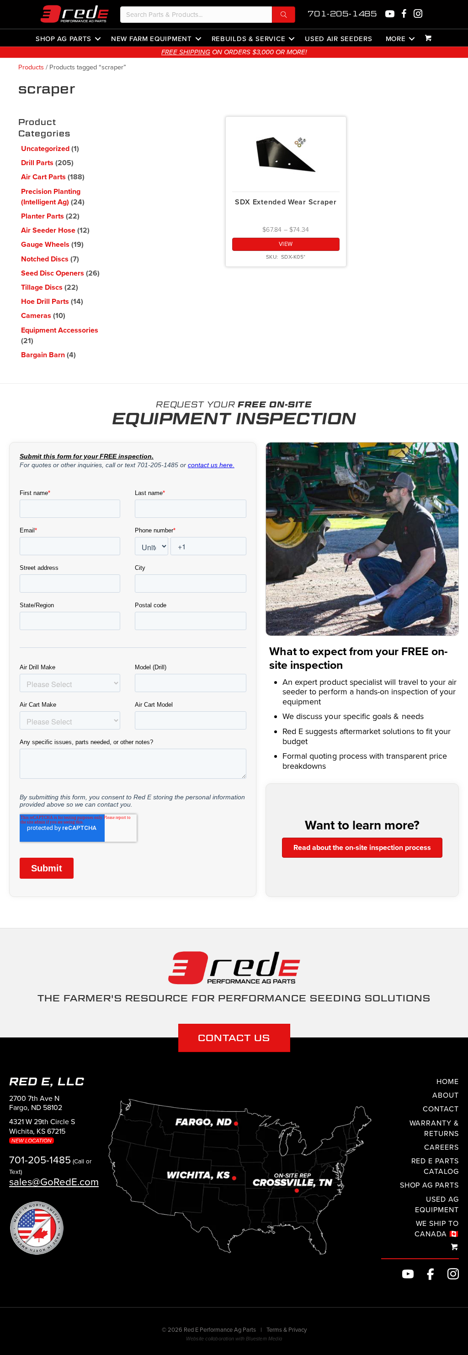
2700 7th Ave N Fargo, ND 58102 (35, 1103)
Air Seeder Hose (48, 230)
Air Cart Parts (43, 177)
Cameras (36, 315)
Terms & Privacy (286, 1330)
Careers (441, 1147)
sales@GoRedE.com (54, 1182)
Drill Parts (37, 162)
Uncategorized (45, 148)
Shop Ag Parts (63, 38)
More (396, 38)
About (445, 1095)
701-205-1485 (342, 14)
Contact (441, 1109)
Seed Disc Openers (52, 273)
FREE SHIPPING (185, 52)
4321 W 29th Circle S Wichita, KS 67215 (42, 1130)
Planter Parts (42, 216)
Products (31, 67)
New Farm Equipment (151, 38)
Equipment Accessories (59, 330)
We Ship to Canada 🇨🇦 (437, 1229)
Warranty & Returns (434, 1128)
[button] (283, 14)
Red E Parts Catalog (435, 1166)
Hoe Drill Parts (45, 301)
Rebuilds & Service (249, 38)
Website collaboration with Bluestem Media (234, 1339)
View (286, 244)
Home (447, 1081)
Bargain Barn (43, 355)
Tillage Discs (42, 287)
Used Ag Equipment (437, 1204)
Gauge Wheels (45, 244)
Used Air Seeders (338, 38)
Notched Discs (45, 259)
